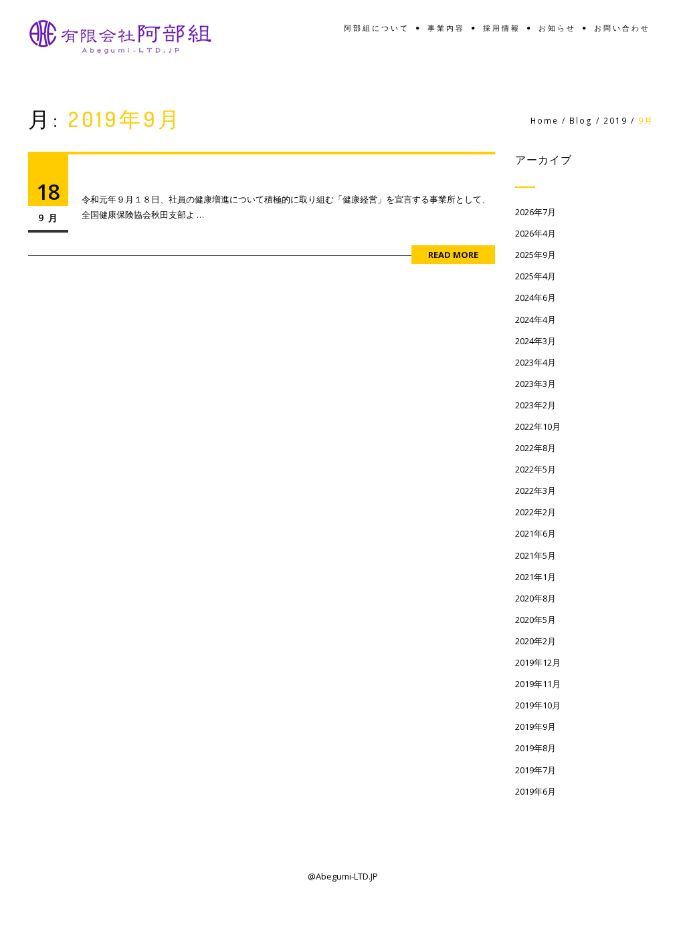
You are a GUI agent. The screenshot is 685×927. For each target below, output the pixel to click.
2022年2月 (535, 512)
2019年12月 (538, 662)
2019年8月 (535, 748)
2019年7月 (535, 770)
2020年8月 (535, 598)
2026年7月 (535, 212)
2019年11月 (538, 684)
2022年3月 (535, 491)
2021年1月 (535, 577)
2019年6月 (535, 791)
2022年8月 (535, 448)
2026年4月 (535, 233)
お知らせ (557, 28)
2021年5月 (535, 555)
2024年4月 (535, 319)
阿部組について (376, 28)
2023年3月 (535, 384)
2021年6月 (535, 533)
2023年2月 (535, 405)
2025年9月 (535, 255)
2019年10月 (538, 705)
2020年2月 (535, 641)
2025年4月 (535, 276)
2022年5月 (535, 469)
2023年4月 (535, 362)
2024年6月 (535, 297)
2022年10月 (538, 426)
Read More (453, 255)
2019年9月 (535, 726)
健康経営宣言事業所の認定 (178, 176)
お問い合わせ (622, 28)
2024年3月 (535, 341)
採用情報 (501, 28)
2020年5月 (535, 620)
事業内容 (446, 28)
